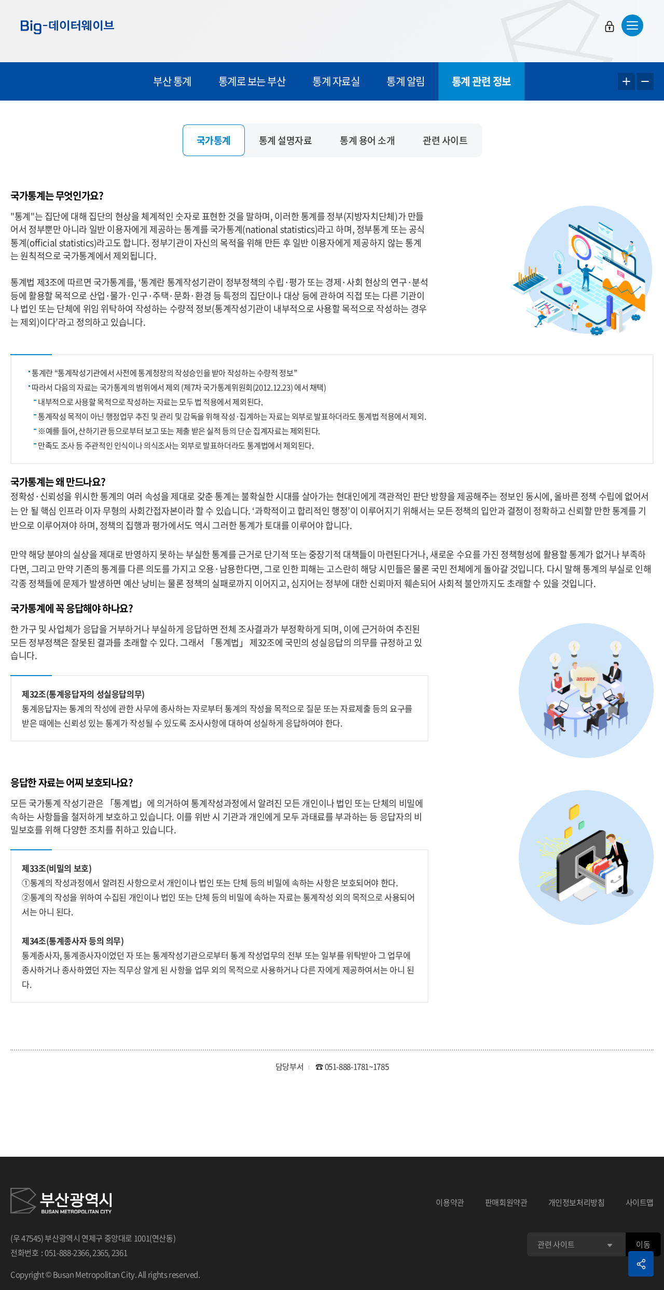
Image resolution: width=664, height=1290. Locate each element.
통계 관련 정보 (481, 81)
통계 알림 (405, 81)
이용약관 (450, 1202)
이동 (643, 1244)
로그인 (609, 26)
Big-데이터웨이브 (67, 27)
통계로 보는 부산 (252, 81)
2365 (100, 1252)
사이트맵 (640, 1202)
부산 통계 (172, 81)
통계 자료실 (335, 81)
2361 (120, 1252)
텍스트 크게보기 (626, 81)
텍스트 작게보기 (645, 81)
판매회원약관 (506, 1202)
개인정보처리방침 (576, 1202)
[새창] (61, 1202)
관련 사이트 (445, 140)
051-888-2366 (67, 1252)
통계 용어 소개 (367, 140)
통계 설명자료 (285, 140)
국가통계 (214, 140)
